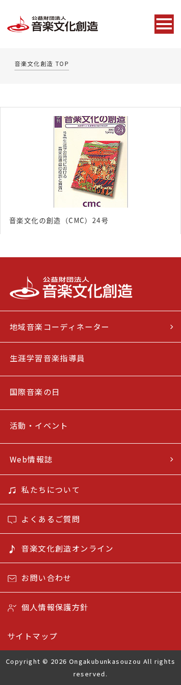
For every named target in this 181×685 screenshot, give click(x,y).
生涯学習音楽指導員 (47, 358)
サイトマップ (32, 636)
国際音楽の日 (35, 391)
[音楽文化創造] (72, 24)
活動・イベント (39, 425)
